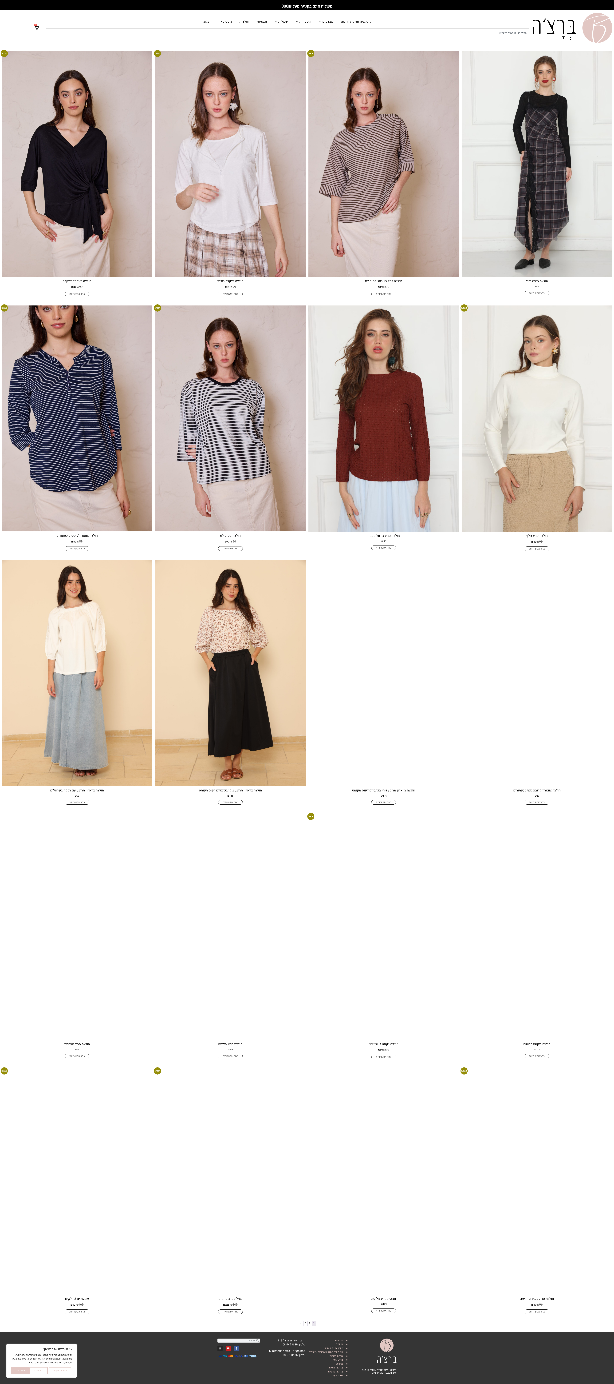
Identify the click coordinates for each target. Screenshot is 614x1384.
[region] (41, 1361)
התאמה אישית (60, 1370)
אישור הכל (20, 1370)
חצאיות (262, 21)
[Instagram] (220, 1348)
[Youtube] (228, 1348)
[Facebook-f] (236, 1348)
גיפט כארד (224, 21)
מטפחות (305, 21)
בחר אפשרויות (537, 293)
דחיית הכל (38, 1370)
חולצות (244, 21)
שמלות (283, 21)
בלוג (206, 21)
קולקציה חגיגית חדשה (356, 21)
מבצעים (327, 21)
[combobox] (287, 33)
